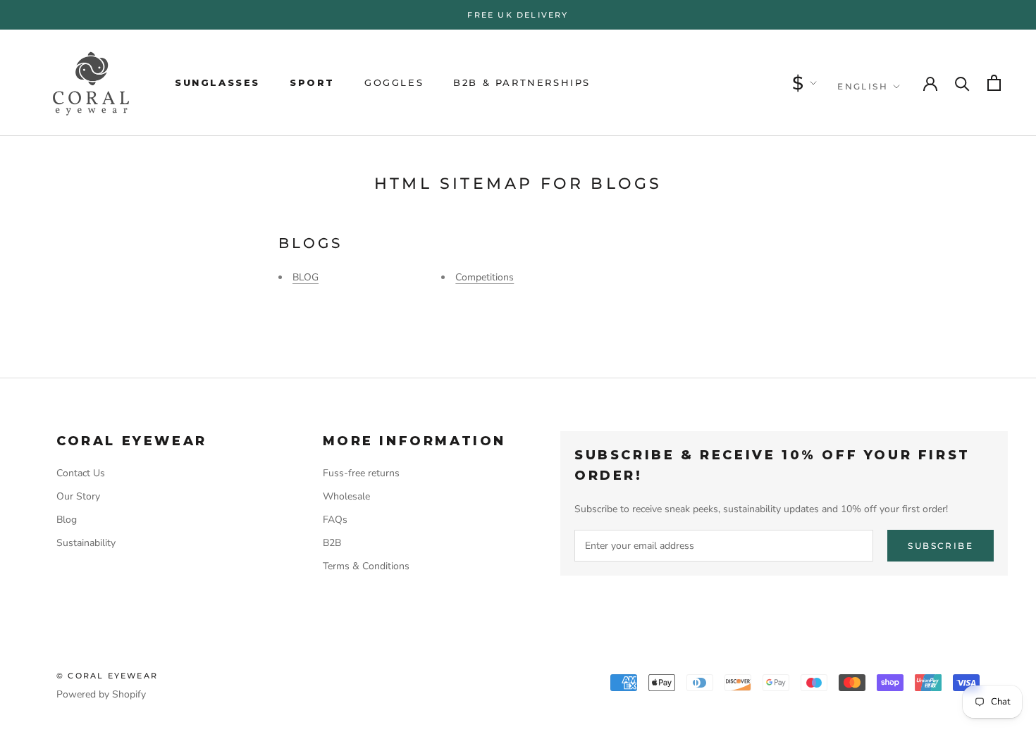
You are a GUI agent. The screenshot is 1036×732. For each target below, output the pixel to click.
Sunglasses (217, 82)
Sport (312, 82)
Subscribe (940, 545)
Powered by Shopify (101, 694)
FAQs (335, 519)
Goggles (394, 82)
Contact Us (80, 473)
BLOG (305, 277)
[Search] (962, 82)
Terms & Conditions (366, 566)
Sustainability (86, 543)
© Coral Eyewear (107, 676)
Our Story (78, 496)
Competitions (484, 277)
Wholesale (346, 496)
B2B (332, 543)
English (862, 86)
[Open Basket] (994, 83)
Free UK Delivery (517, 15)
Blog (66, 519)
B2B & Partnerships (522, 82)
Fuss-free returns (361, 473)
